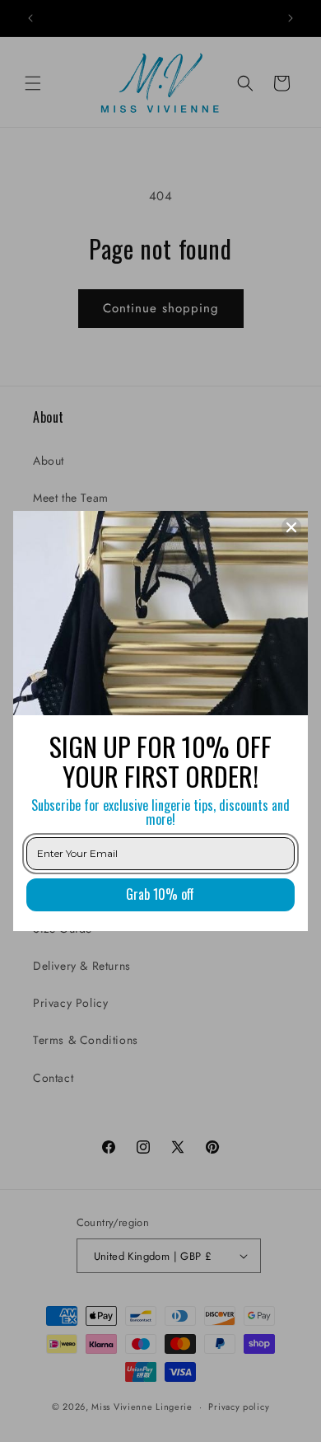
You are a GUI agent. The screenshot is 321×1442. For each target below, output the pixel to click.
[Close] (291, 527)
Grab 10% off (160, 894)
